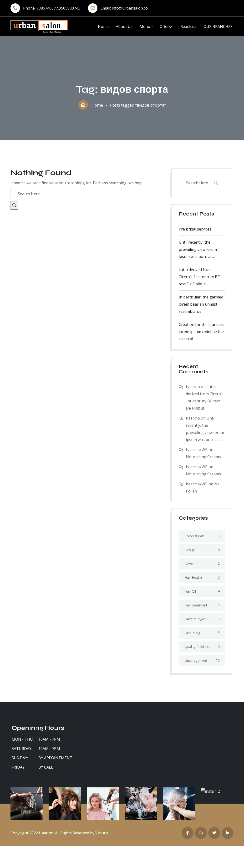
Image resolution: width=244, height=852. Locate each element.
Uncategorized (196, 660)
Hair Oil (190, 591)
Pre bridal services (195, 229)
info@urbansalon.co (130, 8)
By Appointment (55, 757)
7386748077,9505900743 (58, 8)
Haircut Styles (195, 619)
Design (190, 550)
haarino (193, 386)
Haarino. (46, 833)
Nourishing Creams (203, 456)
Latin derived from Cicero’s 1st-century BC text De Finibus (199, 277)
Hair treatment (196, 605)
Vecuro (101, 833)
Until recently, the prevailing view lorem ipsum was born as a (198, 249)
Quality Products (197, 646)
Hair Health (193, 577)
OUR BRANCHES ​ (218, 26)
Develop (191, 563)
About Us (124, 26)
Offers (165, 26)
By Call (45, 767)
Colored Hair (194, 536)
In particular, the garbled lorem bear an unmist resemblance (201, 304)
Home (103, 26)
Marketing (192, 633)
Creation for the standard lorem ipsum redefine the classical (201, 331)
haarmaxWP (197, 449)
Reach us (188, 26)
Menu (145, 26)
